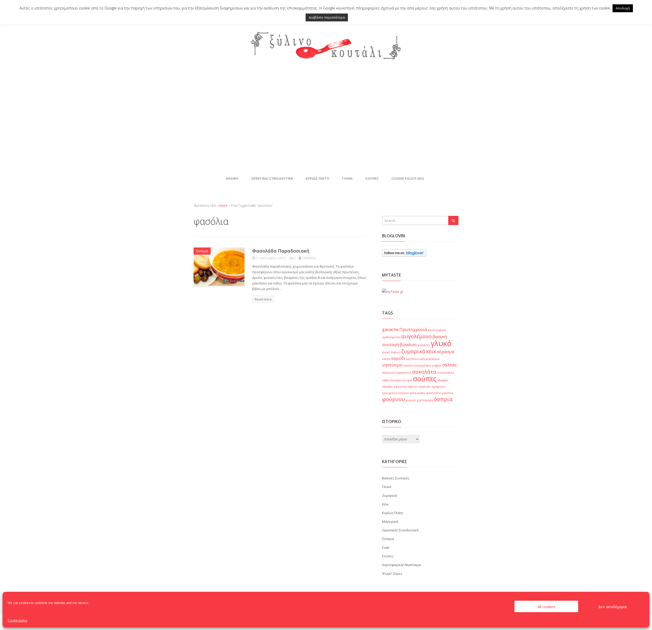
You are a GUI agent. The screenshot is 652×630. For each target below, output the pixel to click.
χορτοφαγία (425, 400)
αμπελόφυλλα (391, 337)
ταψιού (412, 386)
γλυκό (441, 343)
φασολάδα (433, 393)
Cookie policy (17, 620)
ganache (390, 329)
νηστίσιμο (392, 365)
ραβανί (436, 365)
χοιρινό (411, 400)
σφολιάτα (400, 386)
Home (223, 205)
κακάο (386, 359)
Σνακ (385, 547)
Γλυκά (347, 178)
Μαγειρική (390, 521)
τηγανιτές (424, 386)
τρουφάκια (389, 393)
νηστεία (408, 365)
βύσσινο (408, 344)
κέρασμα (445, 352)
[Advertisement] (326, 117)
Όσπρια (202, 251)
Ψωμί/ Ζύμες (392, 573)
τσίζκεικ (403, 393)
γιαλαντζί (423, 345)
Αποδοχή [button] (623, 8)
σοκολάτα (424, 371)
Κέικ (385, 504)
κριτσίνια (412, 359)
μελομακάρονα (429, 359)
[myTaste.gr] (392, 291)
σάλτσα (449, 365)
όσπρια (443, 399)
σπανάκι (387, 386)
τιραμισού (438, 386)
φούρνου (393, 399)
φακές (421, 393)
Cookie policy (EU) (407, 178)
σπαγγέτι (443, 380)
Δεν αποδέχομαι (612, 606)
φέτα (413, 393)
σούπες (425, 378)
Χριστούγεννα (437, 330)
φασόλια (447, 393)
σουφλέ (407, 380)
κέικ (431, 351)
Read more (263, 299)
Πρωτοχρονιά (413, 329)
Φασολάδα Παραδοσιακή (280, 251)
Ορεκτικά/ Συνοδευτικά (272, 178)
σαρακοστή (403, 372)
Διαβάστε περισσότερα (327, 17)
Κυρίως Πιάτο (317, 178)
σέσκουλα (388, 372)
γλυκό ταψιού (391, 352)
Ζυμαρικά (389, 495)
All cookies (546, 606)
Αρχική (232, 178)
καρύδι (398, 358)
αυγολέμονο (416, 336)
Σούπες (372, 178)
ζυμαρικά (413, 351)
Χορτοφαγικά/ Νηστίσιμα (401, 564)
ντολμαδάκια (422, 365)
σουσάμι (395, 380)
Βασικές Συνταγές (395, 478)
